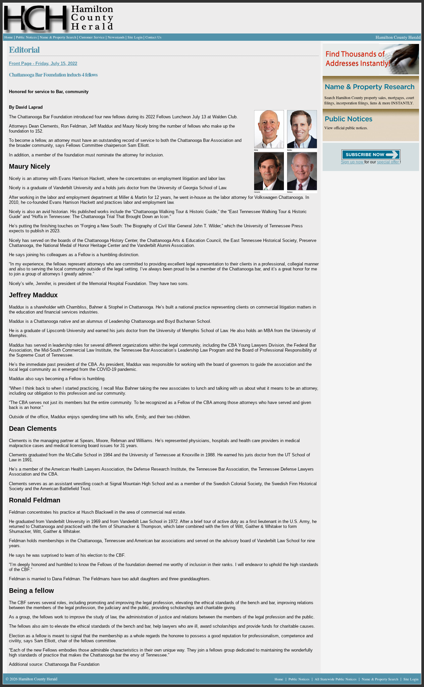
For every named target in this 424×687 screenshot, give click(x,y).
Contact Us (153, 37)
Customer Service (92, 37)
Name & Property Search (58, 37)
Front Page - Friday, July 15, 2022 (43, 63)
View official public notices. (346, 127)
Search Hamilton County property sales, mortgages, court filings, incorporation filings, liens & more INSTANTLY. (369, 100)
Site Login (135, 37)
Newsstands (116, 37)
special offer (388, 162)
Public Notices (26, 37)
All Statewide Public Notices (336, 679)
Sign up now (352, 162)
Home (8, 37)
